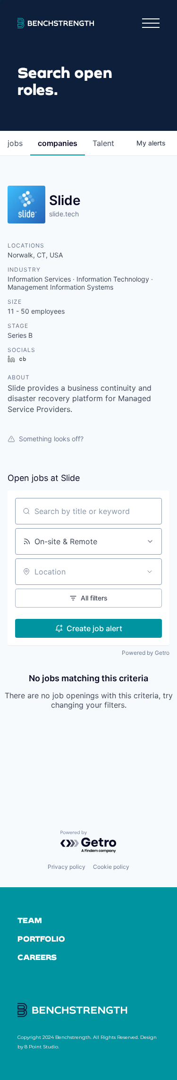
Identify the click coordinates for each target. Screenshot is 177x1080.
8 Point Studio (41, 1047)
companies (57, 143)
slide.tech (64, 214)
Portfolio (41, 938)
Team (29, 920)
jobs (15, 143)
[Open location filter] (149, 571)
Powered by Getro (145, 652)
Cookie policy (111, 866)
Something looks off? (51, 439)
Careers (37, 956)
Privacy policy (66, 866)
